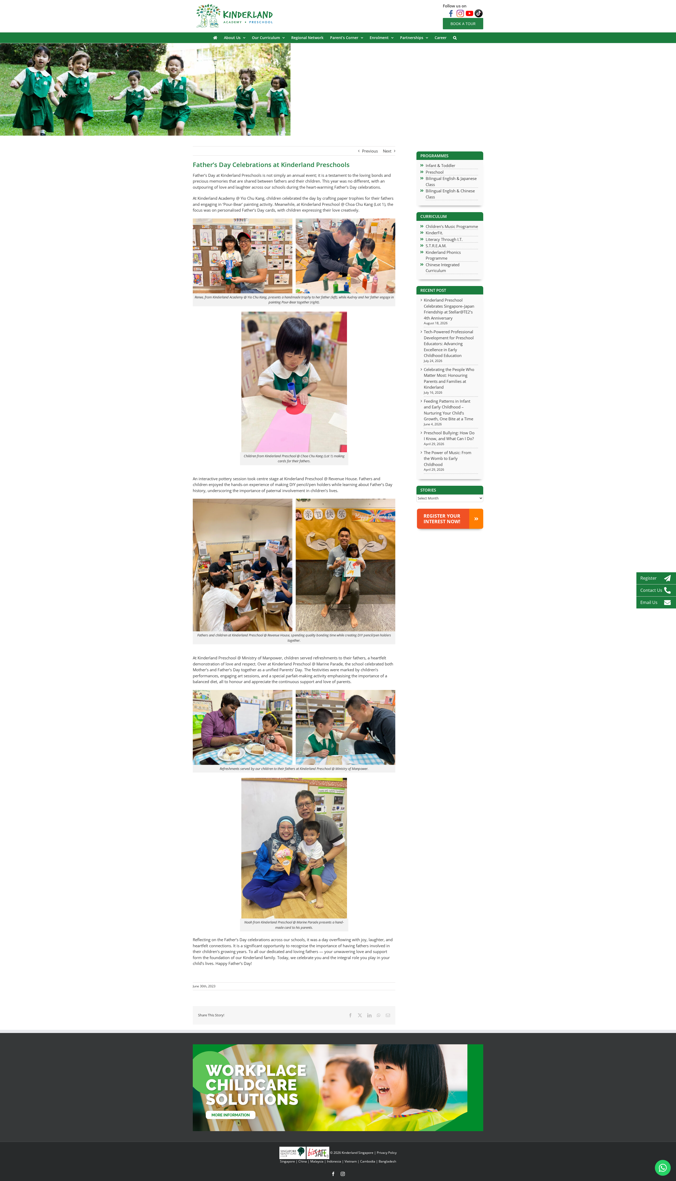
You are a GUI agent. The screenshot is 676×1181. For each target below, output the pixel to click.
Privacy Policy (387, 1152)
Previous (370, 151)
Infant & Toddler (440, 165)
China (302, 1161)
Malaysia (316, 1161)
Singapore (287, 1161)
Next (387, 151)
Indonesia (334, 1161)
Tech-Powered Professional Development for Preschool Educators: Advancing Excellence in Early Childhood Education (449, 343)
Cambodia (367, 1161)
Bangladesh (387, 1161)
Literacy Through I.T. (444, 239)
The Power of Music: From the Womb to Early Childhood (447, 458)
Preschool (435, 172)
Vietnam (351, 1161)
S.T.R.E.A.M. (436, 245)
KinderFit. (434, 232)
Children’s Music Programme (452, 226)
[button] (455, 37)
